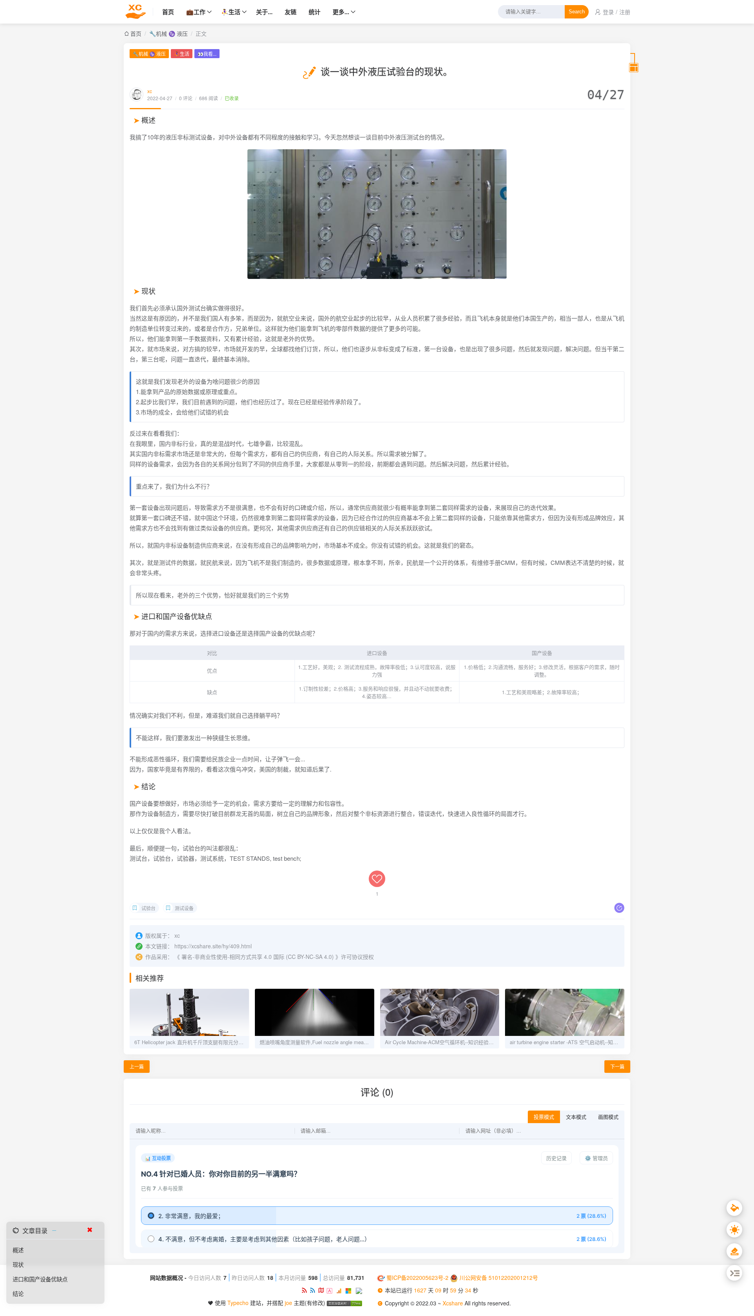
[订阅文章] (305, 1290)
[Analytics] (341, 1290)
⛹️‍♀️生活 (230, 11)
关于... (264, 11)
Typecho (238, 1303)
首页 (168, 11)
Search (577, 12)
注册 (624, 12)
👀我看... (207, 53)
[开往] (360, 1290)
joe (288, 1303)
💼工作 (195, 11)
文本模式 (576, 1117)
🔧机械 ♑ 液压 (168, 33)
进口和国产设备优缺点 (40, 1279)
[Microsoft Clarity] (350, 1290)
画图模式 (608, 1117)
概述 (18, 1250)
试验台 (148, 908)
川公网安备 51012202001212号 (498, 1277)
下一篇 (617, 1066)
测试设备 (184, 908)
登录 (608, 12)
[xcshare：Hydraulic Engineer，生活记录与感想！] (138, 12)
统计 (314, 11)
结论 (18, 1293)
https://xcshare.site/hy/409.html (213, 946)
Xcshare (454, 1303)
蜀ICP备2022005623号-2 (417, 1277)
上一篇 (137, 1066)
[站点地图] (322, 1290)
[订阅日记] (313, 1290)
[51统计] (331, 1290)
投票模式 (544, 1117)
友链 (290, 11)
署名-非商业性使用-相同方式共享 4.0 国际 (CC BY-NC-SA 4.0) (257, 956)
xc (149, 91)
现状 (18, 1264)
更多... (341, 11)
